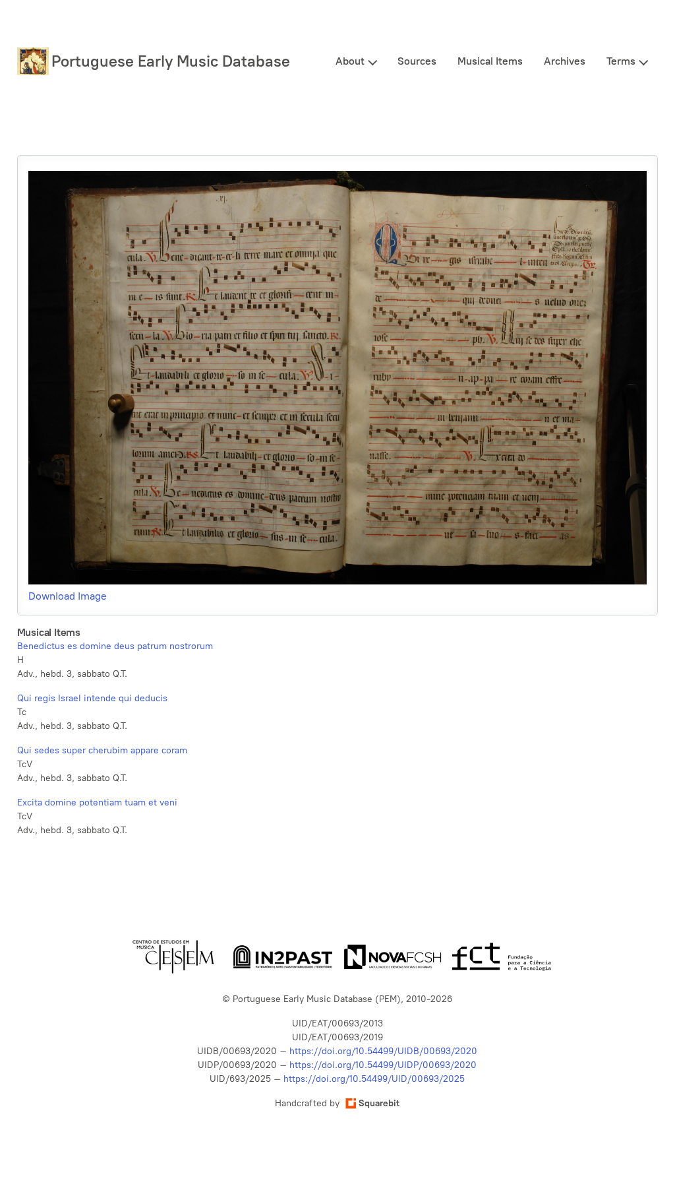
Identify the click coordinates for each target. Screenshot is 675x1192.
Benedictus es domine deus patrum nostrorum (115, 646)
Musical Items (490, 61)
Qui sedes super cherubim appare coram (102, 750)
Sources (416, 61)
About (350, 61)
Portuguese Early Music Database (170, 61)
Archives (564, 61)
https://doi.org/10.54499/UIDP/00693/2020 (383, 1065)
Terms (620, 61)
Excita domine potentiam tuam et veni (97, 802)
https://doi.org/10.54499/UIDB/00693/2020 (383, 1051)
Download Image (67, 596)
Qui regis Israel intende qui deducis (92, 698)
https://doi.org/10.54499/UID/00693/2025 (374, 1078)
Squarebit (379, 1103)
